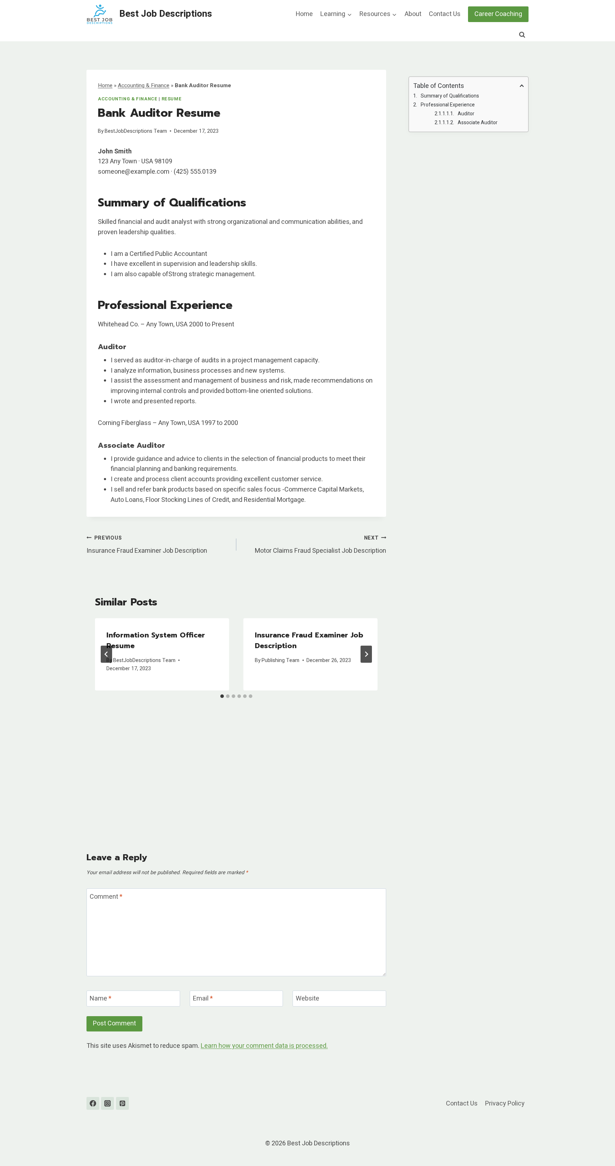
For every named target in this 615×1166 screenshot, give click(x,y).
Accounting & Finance (143, 85)
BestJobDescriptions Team (136, 131)
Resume (172, 99)
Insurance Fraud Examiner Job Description (146, 545)
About (413, 14)
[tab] (222, 696)
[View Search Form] (522, 34)
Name (100, 998)
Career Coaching (498, 14)
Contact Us (445, 14)
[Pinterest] (122, 1103)
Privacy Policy (505, 1103)
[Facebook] (92, 1103)
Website (307, 998)
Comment (106, 897)
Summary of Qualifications (450, 96)
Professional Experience (448, 105)
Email (203, 998)
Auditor (466, 113)
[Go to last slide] (106, 654)
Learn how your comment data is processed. (264, 1046)
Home (304, 14)
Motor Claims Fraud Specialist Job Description (320, 545)
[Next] (366, 654)
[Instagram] (107, 1103)
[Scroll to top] (596, 1142)
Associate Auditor (478, 122)
